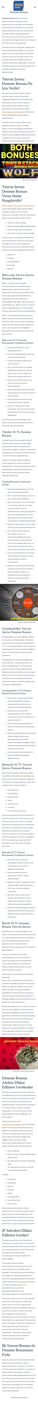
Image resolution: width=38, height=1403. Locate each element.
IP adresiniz (22, 1282)
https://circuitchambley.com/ (13, 1124)
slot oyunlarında (20, 383)
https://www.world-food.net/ (13, 112)
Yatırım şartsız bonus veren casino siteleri (18, 206)
